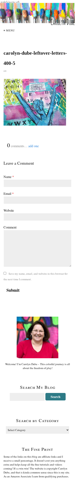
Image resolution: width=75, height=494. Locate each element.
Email (9, 193)
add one (33, 146)
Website (9, 210)
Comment (10, 227)
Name (9, 176)
